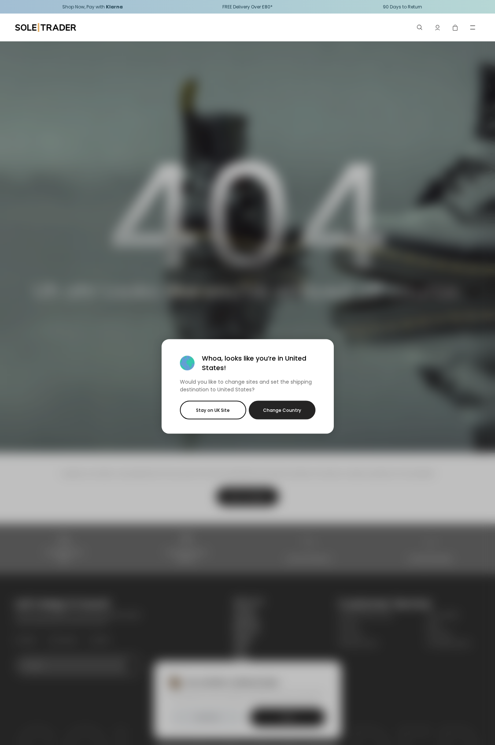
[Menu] (472, 27)
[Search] (420, 27)
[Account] (437, 27)
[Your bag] (455, 27)
